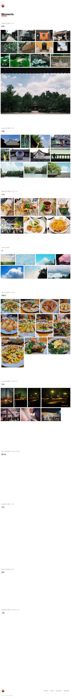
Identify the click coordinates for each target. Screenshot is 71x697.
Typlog (10, 695)
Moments (66, 690)
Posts (52, 690)
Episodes (58, 690)
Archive (46, 690)
